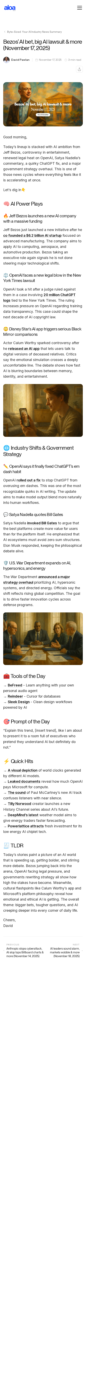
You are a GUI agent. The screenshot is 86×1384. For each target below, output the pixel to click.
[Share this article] (79, 69)
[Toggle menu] (79, 8)
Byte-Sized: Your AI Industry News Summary (34, 31)
